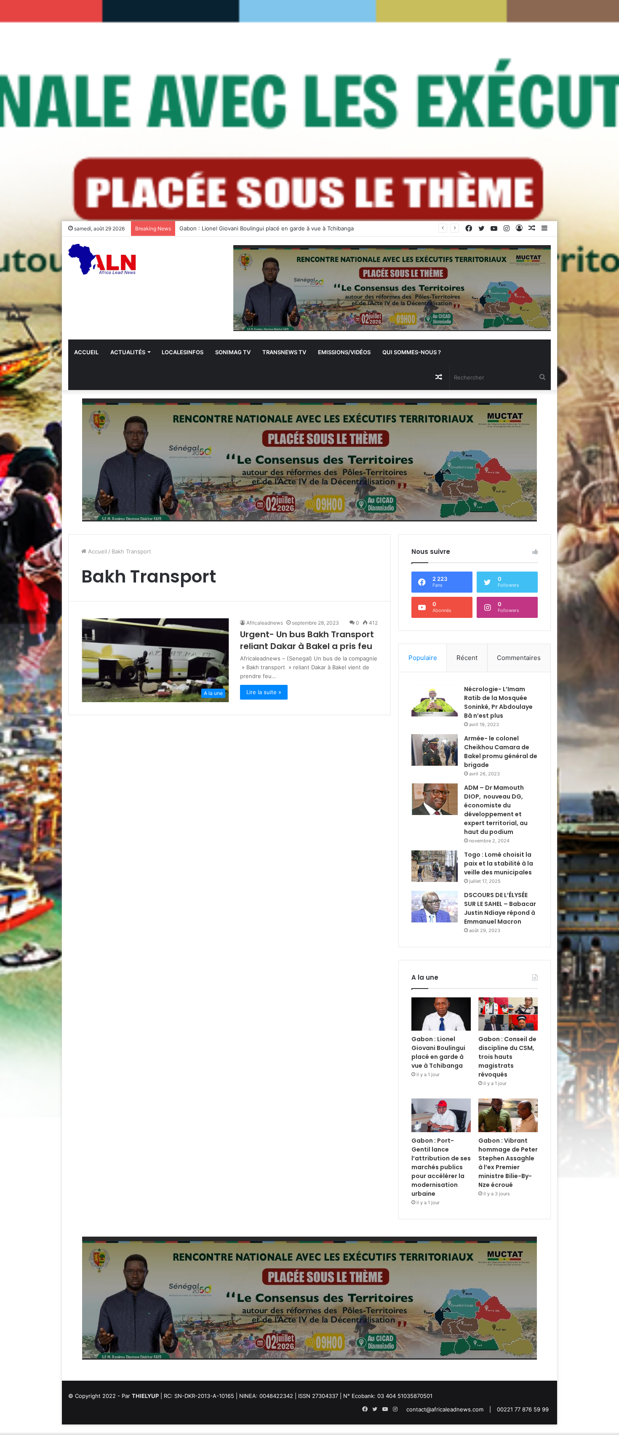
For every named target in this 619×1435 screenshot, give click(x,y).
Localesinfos (182, 352)
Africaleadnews (264, 623)
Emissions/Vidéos (344, 352)
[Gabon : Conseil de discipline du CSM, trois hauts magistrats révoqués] (508, 1014)
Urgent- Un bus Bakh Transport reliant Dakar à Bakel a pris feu (307, 640)
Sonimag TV (233, 352)
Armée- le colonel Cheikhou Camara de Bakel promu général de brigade (500, 751)
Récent (467, 658)
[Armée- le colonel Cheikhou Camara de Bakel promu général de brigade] (434, 750)
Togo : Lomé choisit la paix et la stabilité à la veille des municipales (498, 863)
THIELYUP (145, 1395)
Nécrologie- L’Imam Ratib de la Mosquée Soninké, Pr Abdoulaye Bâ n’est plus (498, 702)
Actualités (127, 352)
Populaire (422, 658)
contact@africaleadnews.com (444, 1409)
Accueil (86, 352)
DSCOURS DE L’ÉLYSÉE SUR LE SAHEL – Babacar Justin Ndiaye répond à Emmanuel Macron (500, 908)
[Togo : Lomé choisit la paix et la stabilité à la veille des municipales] (434, 866)
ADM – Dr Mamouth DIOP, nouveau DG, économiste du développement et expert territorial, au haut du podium (496, 809)
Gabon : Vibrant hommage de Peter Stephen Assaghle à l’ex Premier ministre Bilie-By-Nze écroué (508, 1162)
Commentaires (519, 658)
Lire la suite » (263, 692)
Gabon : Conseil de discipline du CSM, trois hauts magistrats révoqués (507, 1057)
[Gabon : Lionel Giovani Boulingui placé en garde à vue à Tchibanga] (441, 1014)
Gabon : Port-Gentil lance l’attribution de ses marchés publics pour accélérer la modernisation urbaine (441, 1167)
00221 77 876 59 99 (523, 1409)
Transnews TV (284, 352)
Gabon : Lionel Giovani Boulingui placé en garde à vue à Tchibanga (438, 1052)
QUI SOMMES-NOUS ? (411, 352)
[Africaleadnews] (103, 264)
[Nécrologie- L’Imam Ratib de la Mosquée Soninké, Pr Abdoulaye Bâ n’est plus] (434, 700)
